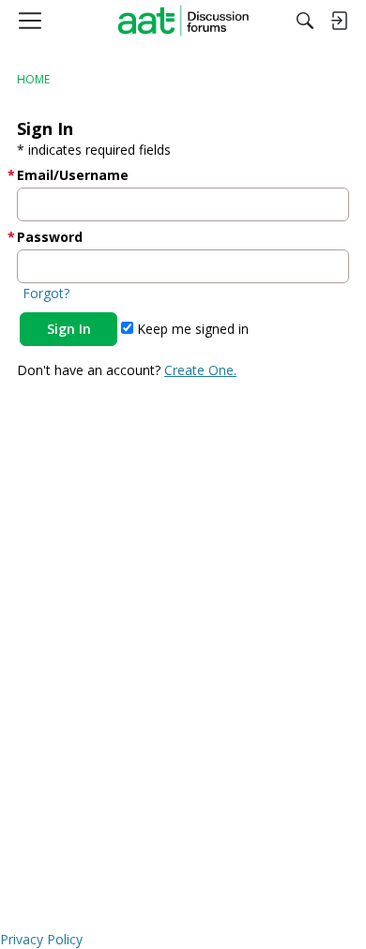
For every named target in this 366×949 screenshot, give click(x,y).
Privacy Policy (41, 939)
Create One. (200, 370)
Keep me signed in (191, 329)
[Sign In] (339, 20)
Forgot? (46, 293)
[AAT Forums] (183, 20)
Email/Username (73, 175)
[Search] (305, 20)
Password (50, 237)
